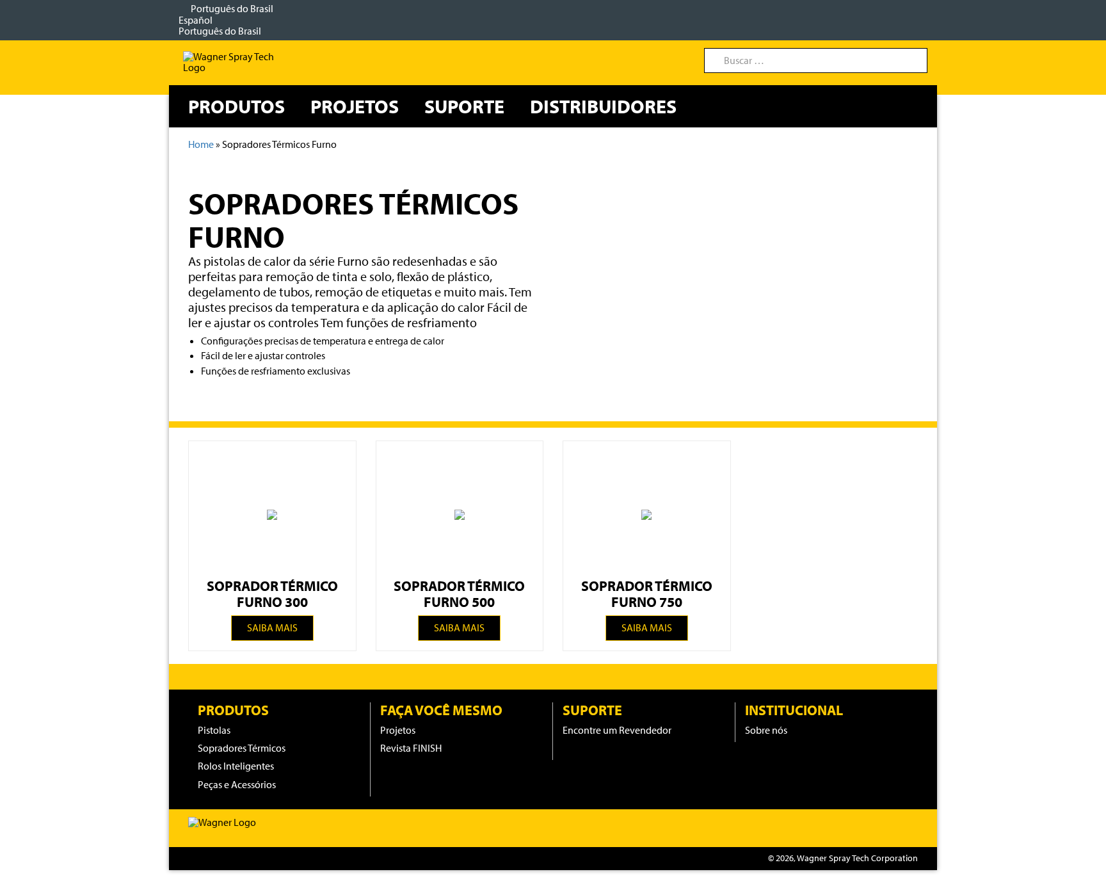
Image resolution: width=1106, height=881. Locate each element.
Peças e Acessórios (237, 784)
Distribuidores (603, 106)
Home (201, 144)
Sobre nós (766, 729)
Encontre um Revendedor (617, 729)
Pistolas (214, 729)
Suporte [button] (464, 106)
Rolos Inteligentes (236, 765)
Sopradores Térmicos (241, 747)
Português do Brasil (227, 19)
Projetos (354, 106)
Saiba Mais (272, 627)
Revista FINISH (411, 747)
